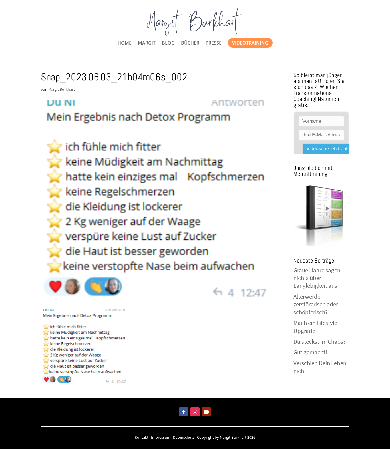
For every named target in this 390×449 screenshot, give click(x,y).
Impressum (160, 437)
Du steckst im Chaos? (319, 341)
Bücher (190, 43)
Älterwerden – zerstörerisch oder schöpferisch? (315, 304)
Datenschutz (183, 437)
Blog (168, 43)
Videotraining (250, 43)
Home (125, 43)
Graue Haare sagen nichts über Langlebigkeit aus (316, 278)
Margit (147, 43)
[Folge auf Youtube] (206, 411)
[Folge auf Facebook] (183, 411)
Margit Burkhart (61, 89)
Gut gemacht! (310, 352)
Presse (214, 43)
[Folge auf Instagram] (195, 411)
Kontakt (141, 437)
